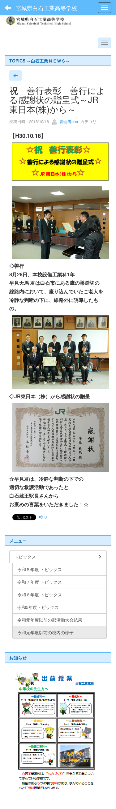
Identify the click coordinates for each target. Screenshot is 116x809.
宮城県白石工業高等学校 (46, 8)
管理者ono (68, 121)
